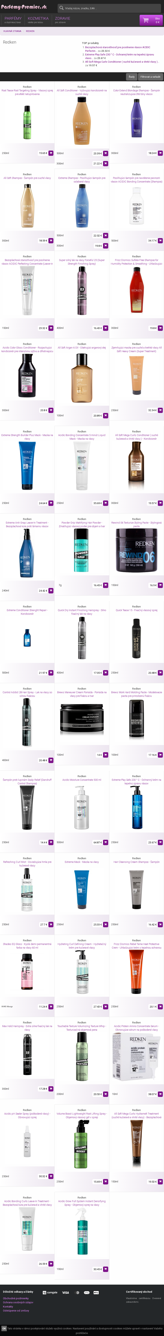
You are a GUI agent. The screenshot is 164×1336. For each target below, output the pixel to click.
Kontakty (8, 1306)
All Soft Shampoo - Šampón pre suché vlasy (27, 177)
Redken (30, 31)
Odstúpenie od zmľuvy (16, 1310)
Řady (132, 76)
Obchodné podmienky (16, 1298)
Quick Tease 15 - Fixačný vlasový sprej (136, 610)
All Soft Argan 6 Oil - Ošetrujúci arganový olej (82, 347)
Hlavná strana (12, 31)
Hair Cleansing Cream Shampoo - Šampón (137, 861)
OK (4, 1328)
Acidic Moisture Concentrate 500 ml (81, 779)
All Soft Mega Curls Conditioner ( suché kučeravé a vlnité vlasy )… (122, 61)
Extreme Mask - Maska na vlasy (82, 861)
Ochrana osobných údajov (18, 1302)
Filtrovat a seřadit (150, 76)
